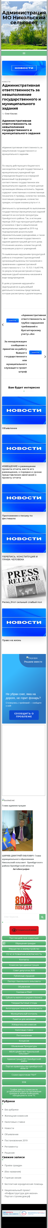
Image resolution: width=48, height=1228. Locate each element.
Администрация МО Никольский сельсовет (24, 17)
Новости (6, 82)
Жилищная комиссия (16, 1115)
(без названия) (13, 1171)
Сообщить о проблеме (24, 715)
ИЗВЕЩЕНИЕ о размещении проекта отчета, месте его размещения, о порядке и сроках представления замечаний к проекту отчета (22, 472)
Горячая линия (13, 1177)
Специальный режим (26, 930)
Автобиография (21, 869)
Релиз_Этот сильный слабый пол (22, 602)
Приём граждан (13, 1165)
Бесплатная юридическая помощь (24, 1183)
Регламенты (11, 1146)
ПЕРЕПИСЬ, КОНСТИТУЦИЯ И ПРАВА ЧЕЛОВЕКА (20, 558)
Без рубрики (11, 1109)
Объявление (9, 428)
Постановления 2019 (16, 1140)
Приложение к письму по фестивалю (17, 517)
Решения (10, 1152)
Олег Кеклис (11, 113)
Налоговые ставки (15, 1121)
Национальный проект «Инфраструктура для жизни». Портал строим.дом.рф (21, 1193)
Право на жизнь (11, 640)
